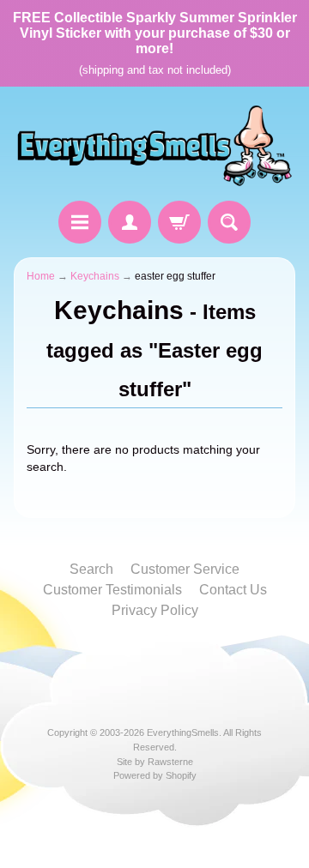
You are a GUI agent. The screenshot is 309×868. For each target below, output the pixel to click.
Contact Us (233, 589)
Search (91, 569)
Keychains (94, 276)
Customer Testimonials (112, 589)
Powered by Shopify (155, 775)
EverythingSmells (183, 732)
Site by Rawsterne (155, 761)
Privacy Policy (155, 610)
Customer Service (184, 569)
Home (41, 276)
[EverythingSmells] (154, 146)
